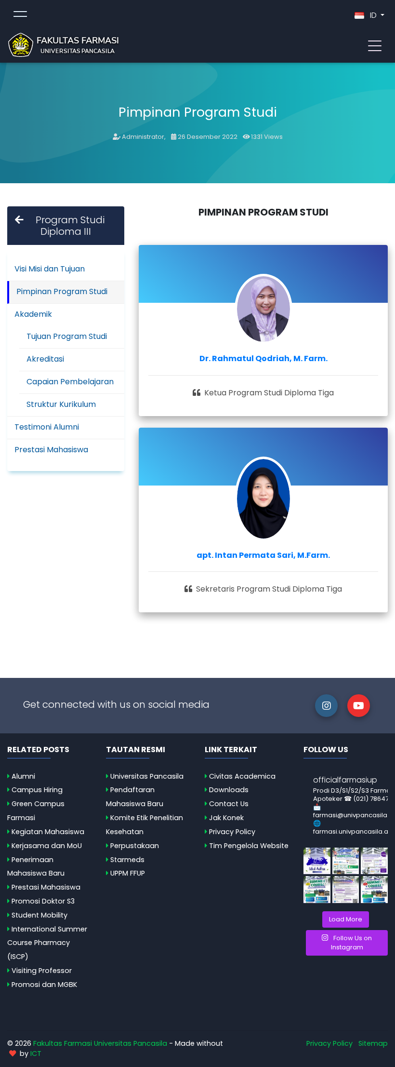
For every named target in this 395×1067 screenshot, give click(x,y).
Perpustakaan (134, 846)
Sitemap (373, 1043)
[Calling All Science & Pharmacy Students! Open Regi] (345, 861)
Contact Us (229, 804)
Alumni (23, 776)
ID (373, 15)
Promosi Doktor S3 (43, 901)
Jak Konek (226, 818)
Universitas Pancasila (147, 776)
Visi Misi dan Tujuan (49, 268)
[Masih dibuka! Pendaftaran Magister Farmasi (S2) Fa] (374, 861)
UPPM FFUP (127, 873)
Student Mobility (39, 915)
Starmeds (127, 859)
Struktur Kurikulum (61, 404)
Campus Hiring (37, 790)
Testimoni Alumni (46, 426)
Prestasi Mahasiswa (51, 449)
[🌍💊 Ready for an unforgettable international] (374, 889)
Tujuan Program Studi (66, 336)
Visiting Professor (42, 970)
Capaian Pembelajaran (70, 381)
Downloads (229, 790)
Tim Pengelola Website (249, 846)
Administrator (143, 137)
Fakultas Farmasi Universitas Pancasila (100, 1043)
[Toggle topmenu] (20, 15)
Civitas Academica (242, 776)
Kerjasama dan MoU (47, 846)
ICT (35, 1053)
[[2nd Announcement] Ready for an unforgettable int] (316, 889)
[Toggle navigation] (374, 45)
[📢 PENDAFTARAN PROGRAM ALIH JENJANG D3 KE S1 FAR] (345, 889)
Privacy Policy (232, 832)
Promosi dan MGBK (44, 984)
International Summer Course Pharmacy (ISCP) (47, 943)
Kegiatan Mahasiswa (48, 832)
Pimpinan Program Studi (61, 291)
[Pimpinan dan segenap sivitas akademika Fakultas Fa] (316, 861)
